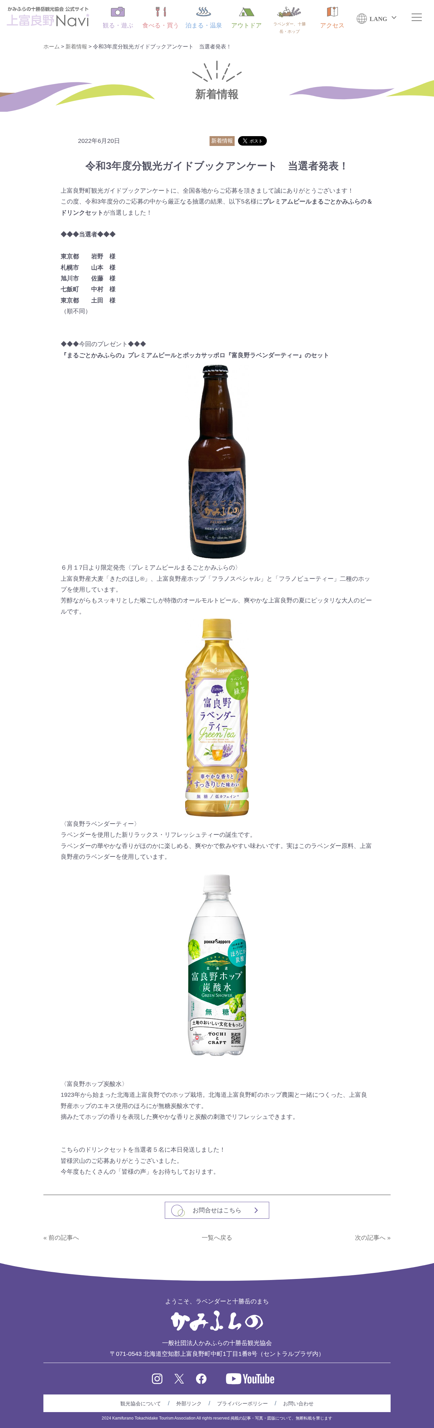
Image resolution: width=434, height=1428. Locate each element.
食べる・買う (160, 25)
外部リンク (189, 1403)
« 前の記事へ (61, 1237)
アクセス (332, 25)
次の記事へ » (373, 1237)
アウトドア (246, 25)
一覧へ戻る (217, 1237)
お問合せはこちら (217, 1210)
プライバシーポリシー (242, 1403)
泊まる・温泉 (203, 25)
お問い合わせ (298, 1403)
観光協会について (140, 1403)
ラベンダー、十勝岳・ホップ (289, 28)
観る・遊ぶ (118, 25)
